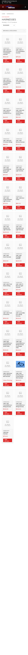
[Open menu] (3, 7)
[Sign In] (25, 7)
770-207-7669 (7, 2)
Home (3, 13)
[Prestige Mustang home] (11, 7)
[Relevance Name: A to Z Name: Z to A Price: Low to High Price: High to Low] (9, 25)
